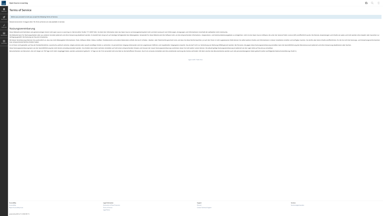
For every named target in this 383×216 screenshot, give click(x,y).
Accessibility (12, 205)
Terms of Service (107, 207)
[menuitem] (367, 3)
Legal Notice (106, 210)
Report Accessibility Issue (16, 207)
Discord (199, 205)
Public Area (199, 59)
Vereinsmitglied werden (297, 205)
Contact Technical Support (204, 207)
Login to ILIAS (192, 59)
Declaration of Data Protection (111, 205)
